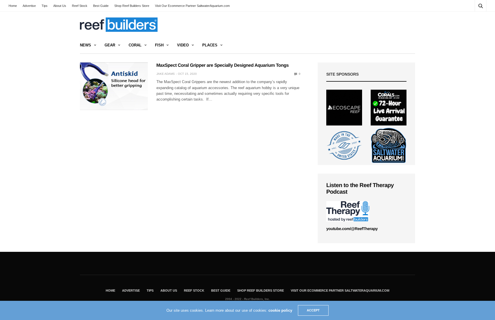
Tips (45, 5)
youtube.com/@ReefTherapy (352, 228)
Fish (159, 45)
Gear (110, 45)
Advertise (29, 5)
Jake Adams (165, 73)
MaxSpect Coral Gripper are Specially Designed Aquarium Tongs (222, 65)
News (85, 45)
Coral (135, 45)
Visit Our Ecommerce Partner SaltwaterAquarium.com (192, 5)
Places (209, 45)
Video (183, 45)
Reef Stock (79, 5)
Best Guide (101, 5)
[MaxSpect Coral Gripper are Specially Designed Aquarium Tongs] (114, 86)
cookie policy (280, 310)
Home (13, 5)
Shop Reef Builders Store (131, 5)
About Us (59, 5)
